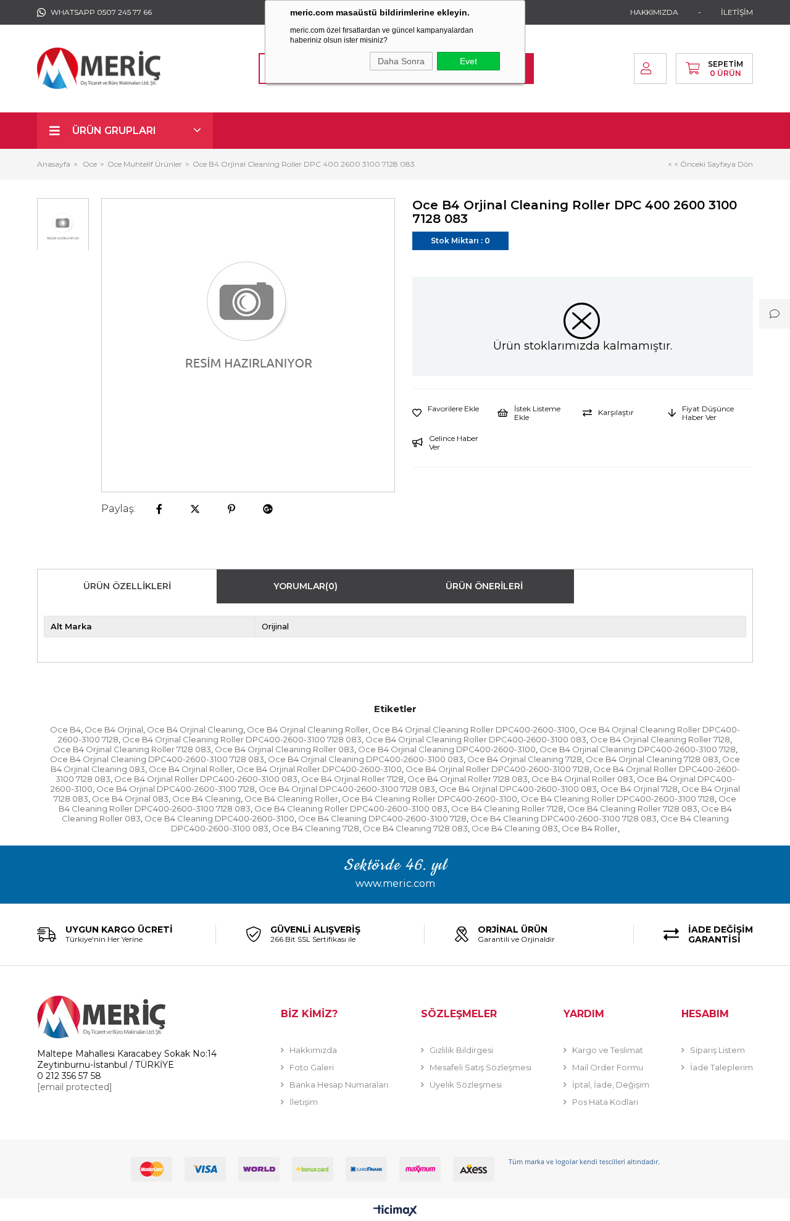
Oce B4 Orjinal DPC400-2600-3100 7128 (175, 789)
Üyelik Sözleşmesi (466, 1084)
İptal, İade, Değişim (610, 1084)
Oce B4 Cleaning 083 (515, 828)
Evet (468, 61)
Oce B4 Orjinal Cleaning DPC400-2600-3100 (447, 749)
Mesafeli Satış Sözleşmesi (480, 1067)
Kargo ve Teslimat (607, 1050)
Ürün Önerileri (484, 586)
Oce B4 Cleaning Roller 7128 (507, 808)
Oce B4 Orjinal (114, 729)
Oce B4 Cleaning (206, 799)
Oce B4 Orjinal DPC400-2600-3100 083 (518, 789)
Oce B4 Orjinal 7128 (639, 789)
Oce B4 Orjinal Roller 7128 (352, 779)
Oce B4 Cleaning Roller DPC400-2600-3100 (429, 799)
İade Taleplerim (721, 1067)
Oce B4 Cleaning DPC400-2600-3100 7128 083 (563, 818)
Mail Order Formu (607, 1067)
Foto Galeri (311, 1067)
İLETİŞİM (737, 12)
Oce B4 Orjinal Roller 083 (582, 779)
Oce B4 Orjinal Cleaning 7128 (524, 759)
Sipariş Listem (717, 1050)
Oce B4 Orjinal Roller (191, 769)
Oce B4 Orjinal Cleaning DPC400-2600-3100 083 (366, 759)
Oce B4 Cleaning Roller (291, 799)
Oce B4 (65, 729)
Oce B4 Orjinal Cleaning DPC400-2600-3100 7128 (637, 749)
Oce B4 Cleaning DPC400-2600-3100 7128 (382, 818)
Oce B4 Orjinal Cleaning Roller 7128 (660, 739)
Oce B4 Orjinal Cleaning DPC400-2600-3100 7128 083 (157, 759)
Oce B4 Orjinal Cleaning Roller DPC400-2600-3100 (473, 729)
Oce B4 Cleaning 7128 (315, 828)
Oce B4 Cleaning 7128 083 (415, 828)
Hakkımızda (313, 1050)
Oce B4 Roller (590, 828)
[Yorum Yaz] (774, 314)
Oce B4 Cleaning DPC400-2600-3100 (219, 818)
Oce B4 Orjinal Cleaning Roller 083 (284, 749)
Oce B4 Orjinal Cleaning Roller (307, 729)
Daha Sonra (401, 61)
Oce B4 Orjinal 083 (130, 799)
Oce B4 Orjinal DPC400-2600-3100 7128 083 (347, 789)
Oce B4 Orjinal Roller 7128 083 (467, 779)
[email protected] (74, 1087)
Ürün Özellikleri (127, 586)
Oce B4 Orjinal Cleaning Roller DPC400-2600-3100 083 (475, 739)
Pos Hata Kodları (605, 1102)
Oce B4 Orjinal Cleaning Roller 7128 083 (132, 749)
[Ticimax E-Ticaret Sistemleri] (395, 1211)
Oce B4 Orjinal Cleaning (195, 729)
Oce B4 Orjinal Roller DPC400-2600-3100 (319, 769)
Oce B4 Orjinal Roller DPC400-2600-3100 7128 (497, 769)
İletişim (303, 1102)
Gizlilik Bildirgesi (461, 1050)
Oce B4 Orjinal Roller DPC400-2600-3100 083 (205, 779)
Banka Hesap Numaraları (338, 1084)
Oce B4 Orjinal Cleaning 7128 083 (652, 759)
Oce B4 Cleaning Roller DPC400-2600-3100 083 (350, 808)
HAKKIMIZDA (654, 12)
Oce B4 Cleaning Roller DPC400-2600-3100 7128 (618, 799)
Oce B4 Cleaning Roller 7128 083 (632, 808)
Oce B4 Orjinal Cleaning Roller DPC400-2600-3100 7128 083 (242, 739)
